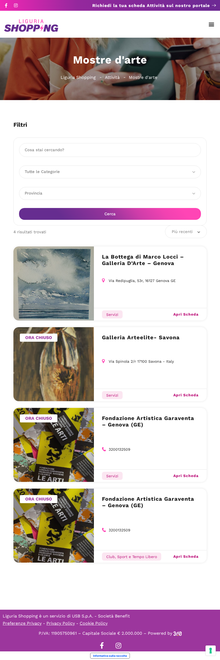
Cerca (110, 213)
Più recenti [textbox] (182, 231)
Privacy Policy (60, 623)
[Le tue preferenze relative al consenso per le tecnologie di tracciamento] (211, 650)
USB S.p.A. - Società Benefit (101, 616)
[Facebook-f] (6, 5)
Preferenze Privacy (22, 623)
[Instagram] (16, 5)
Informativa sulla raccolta (110, 655)
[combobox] (186, 231)
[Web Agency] (178, 633)
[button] (211, 24)
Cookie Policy (94, 623)
